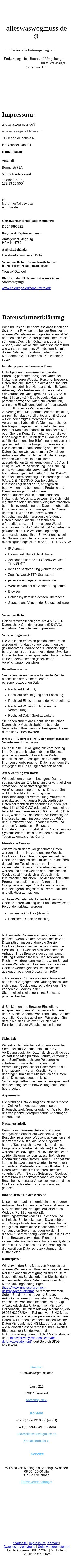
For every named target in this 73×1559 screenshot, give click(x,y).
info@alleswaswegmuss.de (36, 1434)
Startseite (20, 1543)
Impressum (37, 1543)
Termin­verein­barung (35, 1482)
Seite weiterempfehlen (54, 1546)
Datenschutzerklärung (20, 1546)
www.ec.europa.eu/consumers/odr (26, 288)
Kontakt (53, 1543)
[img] (36, 91)
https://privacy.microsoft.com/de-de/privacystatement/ (29, 1339)
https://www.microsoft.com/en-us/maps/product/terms (24, 1289)
